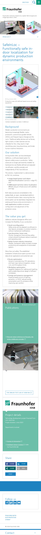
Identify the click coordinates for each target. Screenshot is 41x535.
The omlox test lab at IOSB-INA (18, 392)
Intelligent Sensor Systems (15, 444)
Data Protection (10, 517)
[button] (10, 464)
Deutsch (25, 2)
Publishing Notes (10, 515)
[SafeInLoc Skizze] (20, 82)
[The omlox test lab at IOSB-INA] (20, 357)
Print (11, 474)
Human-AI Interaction (13, 441)
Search (34, 2)
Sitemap (7, 519)
